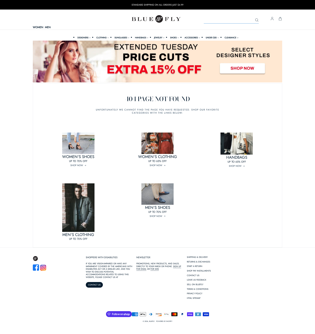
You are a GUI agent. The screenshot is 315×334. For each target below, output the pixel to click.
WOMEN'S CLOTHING (157, 157)
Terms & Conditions (197, 289)
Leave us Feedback (196, 280)
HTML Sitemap (193, 298)
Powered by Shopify (164, 321)
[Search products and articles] (257, 20)
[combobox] (231, 20)
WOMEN (38, 27)
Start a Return (194, 266)
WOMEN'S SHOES (78, 157)
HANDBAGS (236, 157)
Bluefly (152, 321)
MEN (48, 27)
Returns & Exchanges (198, 261)
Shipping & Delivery (197, 257)
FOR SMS (154, 269)
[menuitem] (83, 37)
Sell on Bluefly (195, 284)
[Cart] (280, 19)
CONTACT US (94, 284)
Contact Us (193, 275)
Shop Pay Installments (199, 271)
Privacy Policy (194, 293)
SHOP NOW (76, 165)
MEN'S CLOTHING (78, 234)
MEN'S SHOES (157, 207)
